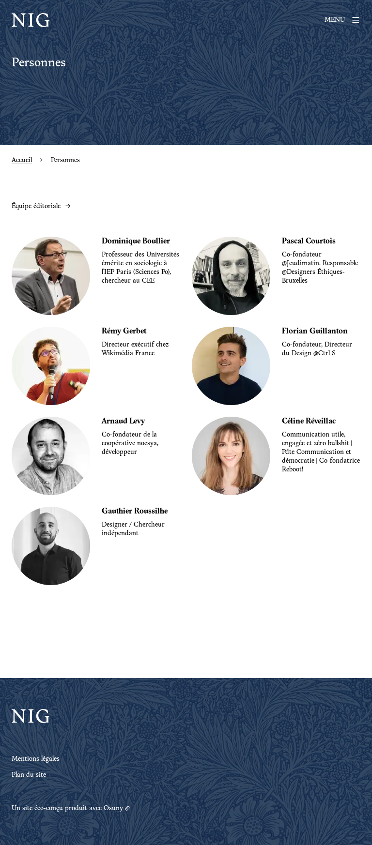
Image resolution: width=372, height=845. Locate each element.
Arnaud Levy (123, 421)
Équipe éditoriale (36, 206)
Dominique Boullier (136, 241)
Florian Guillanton (315, 331)
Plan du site (29, 775)
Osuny (113, 808)
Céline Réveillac (309, 421)
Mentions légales (36, 759)
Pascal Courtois (309, 241)
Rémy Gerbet (124, 331)
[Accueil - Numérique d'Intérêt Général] (31, 20)
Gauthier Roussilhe (135, 511)
